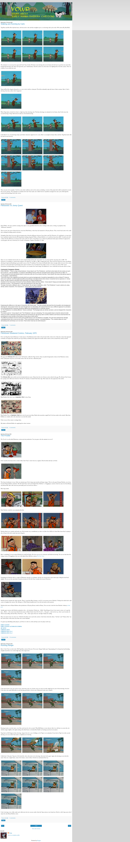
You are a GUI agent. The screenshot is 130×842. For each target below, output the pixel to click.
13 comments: (12, 637)
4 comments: (12, 197)
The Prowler (5, 436)
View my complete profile (14, 835)
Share (3, 199)
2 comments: (12, 818)
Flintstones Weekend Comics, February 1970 (19, 333)
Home (36, 825)
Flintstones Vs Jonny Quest (12, 205)
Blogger (39, 840)
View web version (36, 828)
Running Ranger (7, 645)
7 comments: (12, 325)
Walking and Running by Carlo (13, 24)
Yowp (10, 833)
